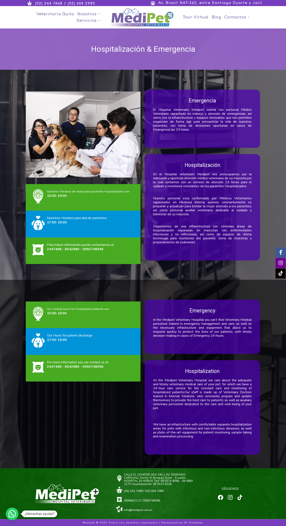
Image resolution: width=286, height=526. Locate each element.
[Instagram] (230, 497)
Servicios (87, 20)
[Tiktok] (239, 497)
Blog (216, 17)
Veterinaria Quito (55, 14)
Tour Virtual (196, 17)
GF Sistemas (193, 522)
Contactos (235, 17)
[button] (30, 135)
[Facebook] (220, 497)
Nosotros (87, 14)
